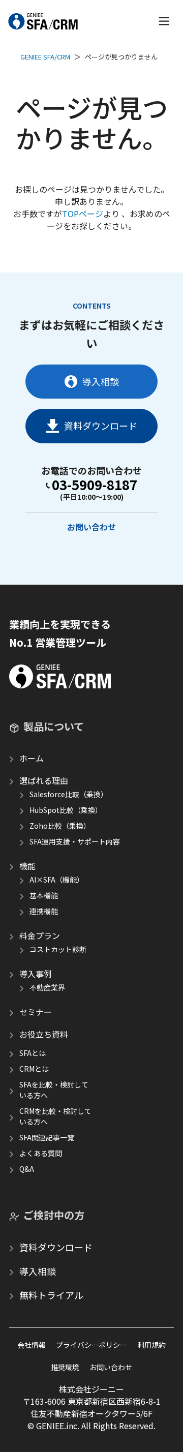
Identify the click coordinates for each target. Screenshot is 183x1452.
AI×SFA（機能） (56, 879)
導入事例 (35, 973)
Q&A (26, 1169)
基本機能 (43, 895)
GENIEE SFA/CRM (45, 57)
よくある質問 (40, 1153)
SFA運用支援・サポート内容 (74, 841)
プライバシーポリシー (91, 1345)
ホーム (31, 758)
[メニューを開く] (164, 21)
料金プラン (39, 935)
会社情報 (31, 1345)
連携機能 (43, 911)
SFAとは (32, 1053)
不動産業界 (47, 987)
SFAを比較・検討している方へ (53, 1089)
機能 (27, 866)
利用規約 (151, 1345)
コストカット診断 (57, 949)
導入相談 (100, 381)
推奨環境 (65, 1367)
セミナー (35, 1012)
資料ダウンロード (100, 425)
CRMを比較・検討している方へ (55, 1116)
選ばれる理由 (43, 780)
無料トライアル (51, 1295)
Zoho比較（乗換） (59, 826)
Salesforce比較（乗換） (68, 794)
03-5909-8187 (94, 484)
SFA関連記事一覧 (46, 1137)
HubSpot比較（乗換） (65, 810)
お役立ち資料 (43, 1034)
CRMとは (34, 1069)
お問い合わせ (91, 527)
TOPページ (82, 213)
